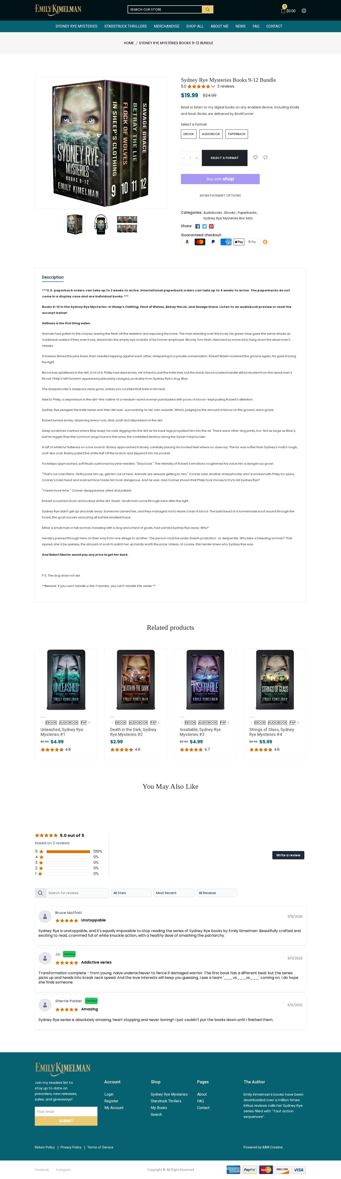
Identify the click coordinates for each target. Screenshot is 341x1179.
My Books (159, 1108)
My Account (113, 1108)
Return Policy (45, 1147)
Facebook (42, 1170)
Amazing (89, 1009)
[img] (67, 920)
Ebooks (229, 212)
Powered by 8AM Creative (263, 1147)
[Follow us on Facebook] (197, 226)
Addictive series (96, 962)
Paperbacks (247, 212)
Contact (274, 26)
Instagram (63, 1170)
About (202, 1094)
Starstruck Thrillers (125, 26)
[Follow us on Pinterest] (211, 226)
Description (53, 277)
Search (156, 1114)
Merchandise (166, 26)
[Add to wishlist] (255, 158)
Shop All (195, 26)
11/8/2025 (295, 916)
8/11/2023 (295, 958)
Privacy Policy (71, 1147)
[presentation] (89, 722)
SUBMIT (66, 1120)
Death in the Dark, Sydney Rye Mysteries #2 (133, 732)
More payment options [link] (220, 195)
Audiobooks (212, 212)
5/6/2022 (295, 1005)
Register (111, 1101)
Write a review (288, 855)
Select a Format (194, 124)
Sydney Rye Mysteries (76, 26)
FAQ (256, 26)
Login (108, 1094)
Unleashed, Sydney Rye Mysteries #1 (62, 732)
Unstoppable (93, 920)
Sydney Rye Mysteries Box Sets (228, 218)
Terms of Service (100, 1147)
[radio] (188, 134)
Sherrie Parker (76, 1001)
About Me (219, 26)
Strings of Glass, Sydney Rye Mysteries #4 (271, 732)
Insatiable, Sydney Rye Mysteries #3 (200, 732)
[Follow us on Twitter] (204, 226)
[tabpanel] (170, 959)
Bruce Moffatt (68, 912)
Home (129, 43)
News (240, 26)
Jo (65, 954)
